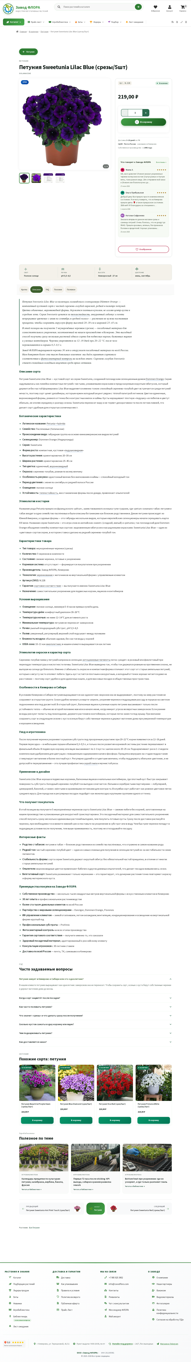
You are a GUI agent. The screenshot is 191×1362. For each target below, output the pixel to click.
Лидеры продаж (21, 1290)
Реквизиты (114, 1297)
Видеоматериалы (165, 1297)
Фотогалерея (163, 1303)
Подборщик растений (24, 1284)
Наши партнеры (164, 1284)
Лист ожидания (20, 1326)
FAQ (47, 289)
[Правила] (177, 22)
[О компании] (186, 22)
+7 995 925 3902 (116, 1277)
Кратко (24, 289)
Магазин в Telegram (169, 1343)
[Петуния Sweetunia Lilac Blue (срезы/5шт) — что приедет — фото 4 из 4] (60, 178)
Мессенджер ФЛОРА (119, 1309)
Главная (23, 31)
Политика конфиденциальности (167, 1311)
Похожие (58, 289)
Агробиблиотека (21, 1309)
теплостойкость (80, 314)
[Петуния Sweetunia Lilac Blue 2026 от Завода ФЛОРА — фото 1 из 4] (24, 178)
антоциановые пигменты (96, 659)
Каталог (17, 1277)
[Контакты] (181, 22)
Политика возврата (70, 1297)
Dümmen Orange (155, 379)
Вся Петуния (34, 1227)
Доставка (65, 1277)
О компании (162, 1277)
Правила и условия (70, 1290)
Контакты (113, 1290)
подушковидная (74, 450)
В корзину (146, 121)
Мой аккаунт (115, 1316)
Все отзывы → (161, 162)
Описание (36, 289)
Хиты (15, 1297)
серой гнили (91, 763)
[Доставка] (172, 22)
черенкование (45, 575)
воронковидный (59, 466)
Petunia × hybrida (56, 423)
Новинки (17, 1303)
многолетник (53, 644)
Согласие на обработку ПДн (170, 1319)
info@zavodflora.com (119, 1284)
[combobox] (98, 7)
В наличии (33, 31)
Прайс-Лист (67, 1309)
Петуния (44, 31)
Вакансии (161, 1290)
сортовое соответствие (47, 585)
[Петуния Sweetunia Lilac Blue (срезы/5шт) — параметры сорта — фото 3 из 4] (48, 178)
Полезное (71, 289)
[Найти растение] (138, 7)
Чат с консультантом (119, 1303)
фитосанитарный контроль (56, 358)
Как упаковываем (69, 1284)
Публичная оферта (70, 1303)
